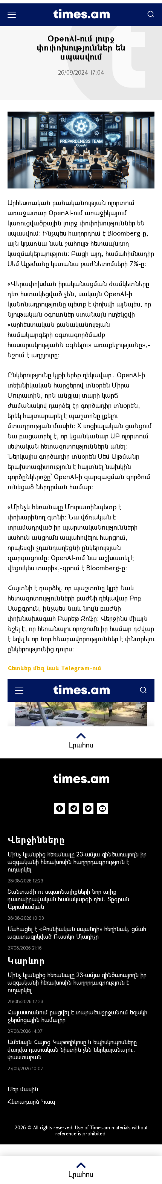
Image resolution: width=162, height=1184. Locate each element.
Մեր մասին (23, 1089)
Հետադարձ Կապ (31, 1101)
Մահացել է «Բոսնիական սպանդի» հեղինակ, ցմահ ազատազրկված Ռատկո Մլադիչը (77, 932)
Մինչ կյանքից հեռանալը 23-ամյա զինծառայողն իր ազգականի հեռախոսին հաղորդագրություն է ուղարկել (77, 861)
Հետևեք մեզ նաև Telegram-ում (54, 668)
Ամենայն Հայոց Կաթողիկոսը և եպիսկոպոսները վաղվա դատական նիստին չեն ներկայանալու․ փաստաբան (72, 1049)
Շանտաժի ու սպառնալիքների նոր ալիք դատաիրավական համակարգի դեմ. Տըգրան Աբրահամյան (68, 898)
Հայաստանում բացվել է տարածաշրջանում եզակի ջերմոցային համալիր (77, 1015)
